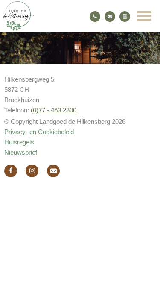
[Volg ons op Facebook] (10, 171)
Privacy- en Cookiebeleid (39, 131)
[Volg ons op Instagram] (32, 171)
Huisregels (19, 142)
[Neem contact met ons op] (53, 171)
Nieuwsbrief (20, 152)
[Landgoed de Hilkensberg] (56, 16)
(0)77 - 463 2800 (53, 110)
